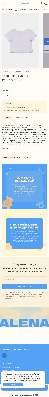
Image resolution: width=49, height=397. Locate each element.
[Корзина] (45, 3)
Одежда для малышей (37, 9)
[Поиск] (40, 3)
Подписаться (24, 286)
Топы (26, 71)
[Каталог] (3, 3)
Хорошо (13, 384)
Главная (5, 71)
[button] (12, 157)
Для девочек (20, 9)
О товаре (7, 117)
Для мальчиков (8, 371)
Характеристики (22, 117)
